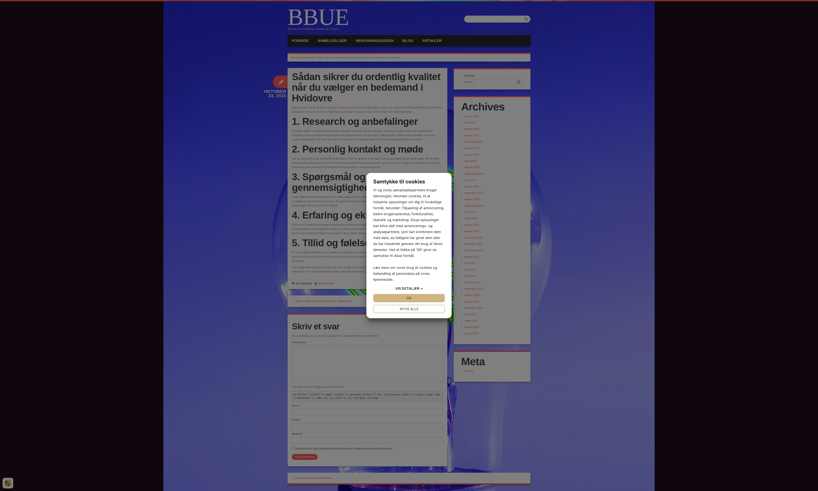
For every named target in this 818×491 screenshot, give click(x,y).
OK (409, 298)
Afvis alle (409, 309)
